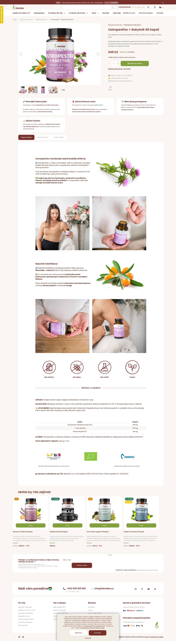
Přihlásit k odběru (82, 565)
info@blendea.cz (104, 588)
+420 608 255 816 (124, 7)
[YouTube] (148, 589)
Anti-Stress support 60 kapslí (97, 532)
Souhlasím (97, 633)
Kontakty (160, 13)
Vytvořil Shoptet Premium (23, 637)
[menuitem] (22, 13)
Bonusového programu (127, 57)
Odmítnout (78, 633)
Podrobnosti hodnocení (132, 25)
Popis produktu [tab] (26, 137)
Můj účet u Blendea (25, 607)
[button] (21, 54)
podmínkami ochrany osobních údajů (147, 570)
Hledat (112, 7)
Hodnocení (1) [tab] (43, 137)
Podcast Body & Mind (26, 619)
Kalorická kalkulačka (25, 613)
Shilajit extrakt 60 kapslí (59, 532)
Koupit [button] (31, 525)
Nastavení (88, 638)
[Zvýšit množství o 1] (118, 63)
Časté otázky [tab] (59, 137)
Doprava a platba (59, 610)
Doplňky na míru (129, 13)
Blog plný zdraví (24, 616)
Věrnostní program (146, 13)
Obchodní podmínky (60, 613)
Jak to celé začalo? (95, 613)
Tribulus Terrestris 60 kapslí (134, 532)
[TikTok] (155, 589)
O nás (90, 610)
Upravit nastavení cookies (153, 637)
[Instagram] (135, 589)
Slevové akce (23, 625)
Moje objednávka (59, 607)
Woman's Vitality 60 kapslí (23, 532)
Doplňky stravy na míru (26, 610)
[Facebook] (142, 589)
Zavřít (118, 89)
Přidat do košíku (136, 63)
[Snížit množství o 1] (109, 63)
